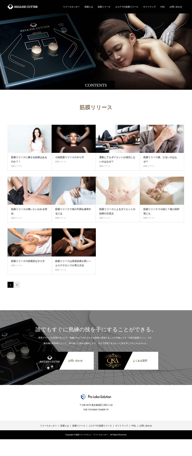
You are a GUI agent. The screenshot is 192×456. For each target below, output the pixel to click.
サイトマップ (149, 7)
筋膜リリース (104, 7)
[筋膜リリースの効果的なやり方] (30, 242)
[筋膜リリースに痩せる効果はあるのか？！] (30, 139)
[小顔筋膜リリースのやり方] (74, 139)
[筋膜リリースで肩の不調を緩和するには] (74, 191)
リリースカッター (71, 7)
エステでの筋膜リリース (126, 7)
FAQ (162, 7)
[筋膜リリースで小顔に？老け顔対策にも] (162, 191)
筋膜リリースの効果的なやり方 (28, 261)
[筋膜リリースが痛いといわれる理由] (30, 191)
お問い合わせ (176, 7)
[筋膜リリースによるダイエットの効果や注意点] (118, 191)
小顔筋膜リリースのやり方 (69, 157)
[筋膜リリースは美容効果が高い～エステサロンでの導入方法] (74, 242)
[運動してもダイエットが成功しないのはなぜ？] (118, 139)
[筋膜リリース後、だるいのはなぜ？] (162, 139)
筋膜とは (89, 7)
